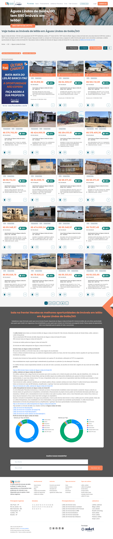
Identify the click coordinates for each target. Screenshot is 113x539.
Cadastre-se (102, 3)
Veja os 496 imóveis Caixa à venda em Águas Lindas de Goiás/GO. (32, 370)
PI (42, 506)
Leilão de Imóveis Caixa (69, 505)
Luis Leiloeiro (96, 509)
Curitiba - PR (14, 513)
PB (39, 506)
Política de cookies (38, 494)
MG (52, 505)
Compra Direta (19, 128)
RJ (46, 506)
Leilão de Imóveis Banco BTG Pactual (73, 509)
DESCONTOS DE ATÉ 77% (22, 26)
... (58, 303)
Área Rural (68, 490)
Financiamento (44, 3)
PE (41, 506)
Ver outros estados (24, 528)
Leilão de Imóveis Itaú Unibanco (71, 516)
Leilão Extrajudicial (86, 487)
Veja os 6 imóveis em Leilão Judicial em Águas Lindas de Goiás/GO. (33, 386)
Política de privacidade (39, 490)
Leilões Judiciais (97, 505)
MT (35, 506)
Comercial (67, 492)
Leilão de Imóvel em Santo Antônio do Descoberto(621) (29, 414)
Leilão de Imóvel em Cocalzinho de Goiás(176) (26, 410)
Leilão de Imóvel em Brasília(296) (23, 408)
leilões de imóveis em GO (87, 40)
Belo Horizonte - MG (16, 509)
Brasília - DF (13, 515)
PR (44, 506)
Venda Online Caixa (86, 492)
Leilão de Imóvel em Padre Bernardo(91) (24, 412)
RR (51, 506)
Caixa (37, 3)
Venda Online (38, 78)
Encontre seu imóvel (55, 485)
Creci (65, 3)
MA (50, 505)
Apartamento (68, 487)
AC (33, 505)
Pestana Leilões (96, 516)
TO (40, 508)
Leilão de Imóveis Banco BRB (70, 511)
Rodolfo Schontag (97, 511)
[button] (72, 48)
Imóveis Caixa (53, 487)
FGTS (32, 78)
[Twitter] (63, 528)
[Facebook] (50, 528)
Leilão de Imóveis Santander (70, 515)
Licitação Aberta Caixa (87, 494)
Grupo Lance (96, 518)
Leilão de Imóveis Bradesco (70, 513)
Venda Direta (84, 488)
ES (46, 505)
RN (48, 506)
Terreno (67, 488)
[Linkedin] (59, 528)
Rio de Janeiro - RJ (15, 507)
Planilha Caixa (84, 3)
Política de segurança (39, 492)
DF (44, 505)
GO (48, 505)
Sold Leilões (95, 513)
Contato (36, 487)
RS (33, 508)
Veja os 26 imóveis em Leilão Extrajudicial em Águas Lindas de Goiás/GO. (34, 404)
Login (95, 3)
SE (36, 508)
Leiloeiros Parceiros (56, 3)
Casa (66, 485)
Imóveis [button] (30, 4)
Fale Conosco (73, 3)
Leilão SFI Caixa (85, 496)
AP (39, 505)
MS (33, 506)
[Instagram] (53, 528)
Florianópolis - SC (15, 511)
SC (34, 508)
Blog (35, 488)
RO (50, 506)
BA (41, 505)
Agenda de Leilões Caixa (56, 492)
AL (35, 505)
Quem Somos (37, 485)
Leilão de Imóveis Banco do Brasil (72, 507)
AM (37, 505)
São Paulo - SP (14, 505)
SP (38, 508)
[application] (34, 430)
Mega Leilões (96, 507)
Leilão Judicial (84, 485)
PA (37, 506)
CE (42, 505)
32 (62, 303)
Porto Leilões (96, 515)
